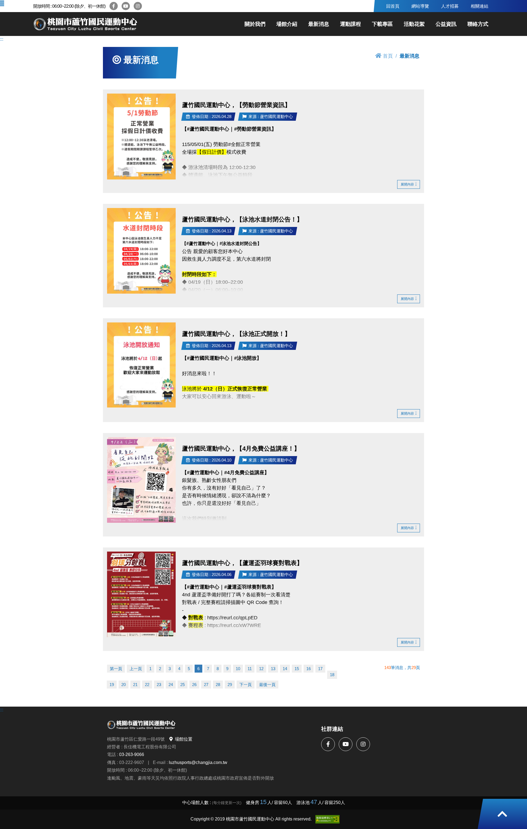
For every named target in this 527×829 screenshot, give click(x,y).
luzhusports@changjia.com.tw (198, 762)
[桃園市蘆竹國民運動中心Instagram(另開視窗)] (138, 6)
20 (123, 684)
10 (238, 668)
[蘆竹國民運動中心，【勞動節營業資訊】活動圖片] (141, 136)
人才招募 (450, 6)
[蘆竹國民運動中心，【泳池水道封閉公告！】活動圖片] (141, 251)
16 (308, 668)
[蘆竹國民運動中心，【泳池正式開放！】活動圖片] (141, 365)
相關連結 (479, 6)
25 (182, 684)
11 (250, 668)
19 (112, 684)
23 (159, 684)
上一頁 (136, 668)
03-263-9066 (131, 754)
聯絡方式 (477, 24)
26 (194, 684)
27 (206, 684)
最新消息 (318, 24)
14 (285, 668)
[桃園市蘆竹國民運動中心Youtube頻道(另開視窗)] (126, 6)
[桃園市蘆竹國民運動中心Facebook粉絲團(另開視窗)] (114, 6)
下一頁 (245, 684)
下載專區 (382, 24)
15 (297, 668)
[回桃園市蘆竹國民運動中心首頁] (85, 24)
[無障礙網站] (327, 819)
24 (171, 684)
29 (230, 684)
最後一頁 (267, 684)
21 (135, 684)
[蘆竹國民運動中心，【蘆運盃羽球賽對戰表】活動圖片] (141, 594)
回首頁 (392, 6)
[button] (502, 814)
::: (1, 3)
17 (320, 668)
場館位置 (183, 739)
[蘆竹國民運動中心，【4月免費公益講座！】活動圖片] (141, 480)
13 (273, 668)
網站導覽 (420, 6)
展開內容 (407, 184)
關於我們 (255, 24)
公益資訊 (446, 24)
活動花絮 (414, 24)
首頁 (388, 56)
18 (332, 674)
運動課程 (350, 24)
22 (147, 684)
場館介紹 (286, 24)
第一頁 (116, 668)
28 (218, 684)
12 (261, 668)
